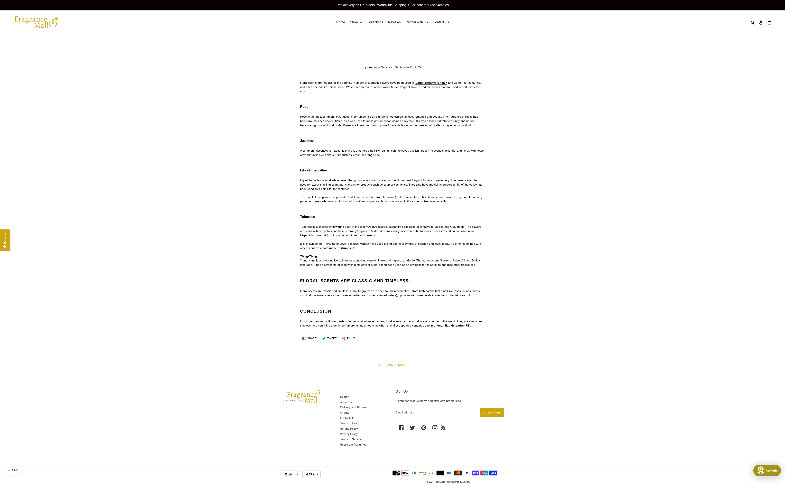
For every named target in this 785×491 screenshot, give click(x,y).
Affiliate (344, 412)
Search (344, 396)
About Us (346, 402)
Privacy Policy (349, 434)
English (289, 474)
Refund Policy (349, 428)
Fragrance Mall (442, 482)
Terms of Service (351, 439)
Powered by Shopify (460, 482)
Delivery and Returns (353, 407)
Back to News (395, 365)
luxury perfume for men (431, 82)
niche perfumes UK (342, 248)
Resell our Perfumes (353, 444)
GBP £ (310, 474)
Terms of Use (348, 423)
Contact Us (347, 418)
